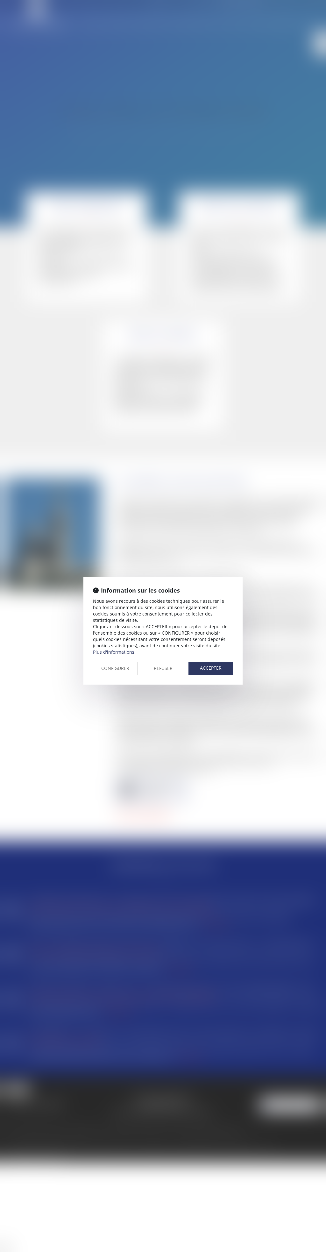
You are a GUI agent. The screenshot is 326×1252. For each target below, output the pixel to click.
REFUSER (163, 668)
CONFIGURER (115, 668)
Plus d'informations (113, 652)
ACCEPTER (211, 668)
